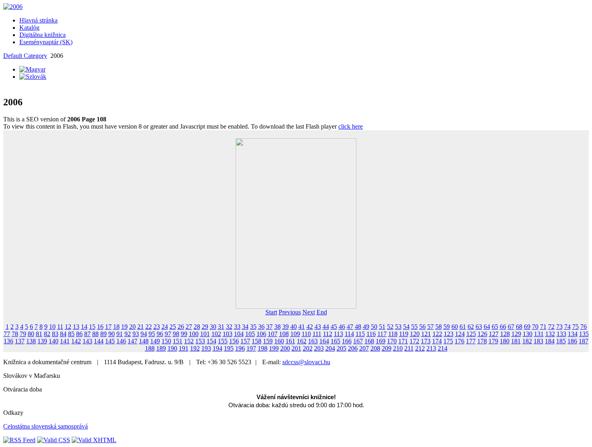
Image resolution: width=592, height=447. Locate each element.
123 (448, 333)
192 (195, 348)
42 (309, 326)
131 (539, 333)
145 (110, 341)
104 (239, 333)
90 (111, 333)
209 (386, 348)
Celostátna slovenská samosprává (45, 426)
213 (431, 348)
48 (358, 326)
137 (20, 341)
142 (76, 341)
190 (172, 348)
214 (442, 348)
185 (561, 341)
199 (274, 348)
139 (42, 341)
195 (229, 348)
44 (326, 326)
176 (459, 341)
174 (437, 341)
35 (253, 326)
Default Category (25, 55)
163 (313, 341)
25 (173, 326)
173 (426, 341)
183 (538, 341)
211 (409, 348)
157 (245, 341)
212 (420, 348)
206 (353, 348)
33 (237, 326)
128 (505, 333)
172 (414, 341)
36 (261, 326)
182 (527, 341)
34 (245, 326)
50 (374, 326)
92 (127, 333)
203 (319, 348)
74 (567, 326)
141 (65, 341)
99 (184, 333)
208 (375, 348)
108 (284, 333)
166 (347, 341)
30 (213, 326)
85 (71, 333)
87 (87, 333)
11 (60, 326)
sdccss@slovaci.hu (306, 362)
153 (200, 341)
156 (234, 341)
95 (152, 333)
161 (290, 341)
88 (95, 333)
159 (268, 341)
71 (543, 326)
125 (471, 333)
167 (358, 341)
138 (31, 341)
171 (403, 341)
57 (430, 326)
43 (318, 326)
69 (527, 326)
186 (572, 341)
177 (471, 341)
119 (403, 333)
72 (551, 326)
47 (350, 326)
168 (369, 341)
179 (493, 341)
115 (360, 333)
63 (479, 326)
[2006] (13, 6)
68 (519, 326)
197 (251, 348)
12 (68, 326)
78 (15, 333)
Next (308, 312)
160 (279, 341)
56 (422, 326)
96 (160, 333)
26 (181, 326)
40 (293, 326)
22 (148, 326)
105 (250, 333)
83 (55, 333)
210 (398, 348)
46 (342, 326)
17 (108, 326)
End (322, 312)
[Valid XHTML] (94, 440)
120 (415, 333)
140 (53, 341)
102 (216, 333)
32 (229, 326)
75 (575, 326)
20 (132, 326)
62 (471, 326)
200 (285, 348)
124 (460, 333)
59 (446, 326)
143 (87, 341)
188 (150, 348)
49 (366, 326)
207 (364, 348)
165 (335, 341)
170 (392, 341)
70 (535, 326)
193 (206, 348)
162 (301, 341)
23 (156, 326)
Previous (290, 312)
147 (132, 341)
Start (271, 312)
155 (223, 341)
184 (550, 341)
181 (516, 341)
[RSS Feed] (19, 440)
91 (119, 333)
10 (52, 326)
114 (349, 333)
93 (135, 333)
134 (573, 333)
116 (371, 333)
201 (296, 348)
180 (504, 341)
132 (550, 333)
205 (341, 348)
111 (317, 333)
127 (494, 333)
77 (7, 333)
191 (183, 348)
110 (306, 333)
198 (262, 348)
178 (482, 341)
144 (98, 341)
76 (583, 326)
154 (211, 341)
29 (205, 326)
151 (177, 341)
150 (166, 341)
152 (189, 341)
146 (121, 341)
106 (261, 333)
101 (205, 333)
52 (390, 326)
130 (527, 333)
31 (221, 326)
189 (161, 348)
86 (79, 333)
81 (39, 333)
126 (482, 333)
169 (380, 341)
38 (277, 326)
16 (100, 326)
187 (583, 341)
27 (189, 326)
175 (448, 341)
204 (330, 348)
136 (8, 341)
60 (454, 326)
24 (164, 326)
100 (194, 333)
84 (63, 333)
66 (503, 326)
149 (155, 341)
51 (382, 326)
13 (76, 326)
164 (324, 341)
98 (176, 333)
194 (217, 348)
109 (295, 333)
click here (350, 126)
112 (327, 333)
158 (256, 341)
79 (23, 333)
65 (495, 326)
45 (334, 326)
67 (511, 326)
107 (272, 333)
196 (240, 348)
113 (338, 333)
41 (301, 326)
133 (561, 333)
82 (47, 333)
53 (398, 326)
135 (584, 333)
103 (227, 333)
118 (392, 333)
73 (559, 326)
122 (437, 333)
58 (438, 326)
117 (382, 333)
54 (406, 326)
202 (308, 348)
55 (414, 326)
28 (197, 326)
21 (140, 326)
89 (103, 333)
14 (84, 326)
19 (124, 326)
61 (463, 326)
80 (31, 333)
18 (116, 326)
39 (285, 326)
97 (168, 333)
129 (516, 333)
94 (144, 333)
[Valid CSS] (53, 440)
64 (487, 326)
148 (144, 341)
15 (92, 326)
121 (426, 333)
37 (269, 326)
